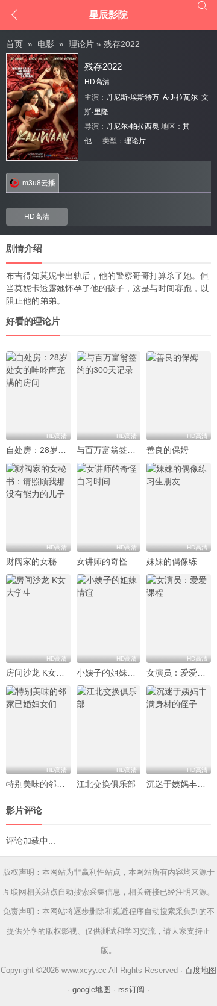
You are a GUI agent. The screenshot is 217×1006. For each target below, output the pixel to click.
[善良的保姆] (178, 395)
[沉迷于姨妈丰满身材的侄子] (178, 729)
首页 (14, 44)
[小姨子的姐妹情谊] (109, 618)
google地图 (91, 989)
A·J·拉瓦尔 (180, 97)
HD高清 (36, 216)
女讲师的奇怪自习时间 (119, 561)
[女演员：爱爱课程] (178, 618)
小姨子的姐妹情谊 (110, 672)
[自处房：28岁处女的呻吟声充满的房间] (38, 395)
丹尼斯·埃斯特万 (132, 97)
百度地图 (200, 970)
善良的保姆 (167, 450)
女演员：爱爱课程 (180, 672)
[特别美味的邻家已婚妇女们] (38, 729)
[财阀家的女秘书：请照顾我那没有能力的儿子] (38, 507)
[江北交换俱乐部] (109, 729)
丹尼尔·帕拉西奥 (132, 126)
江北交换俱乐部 (106, 784)
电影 (45, 44)
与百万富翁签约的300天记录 (130, 450)
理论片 (81, 44)
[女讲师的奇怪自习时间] (109, 507)
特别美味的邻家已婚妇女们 (56, 784)
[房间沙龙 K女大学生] (38, 618)
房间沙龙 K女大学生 (43, 672)
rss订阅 (131, 989)
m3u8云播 (38, 183)
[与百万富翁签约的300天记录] (109, 395)
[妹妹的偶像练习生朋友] (178, 507)
